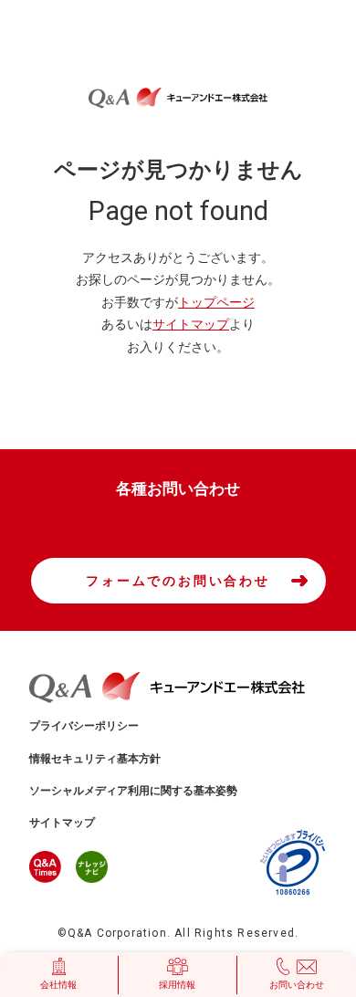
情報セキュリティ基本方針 (95, 758)
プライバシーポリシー (84, 725)
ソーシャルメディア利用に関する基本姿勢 (133, 790)
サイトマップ (190, 324)
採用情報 (177, 985)
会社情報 (58, 985)
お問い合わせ (296, 985)
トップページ (216, 302)
